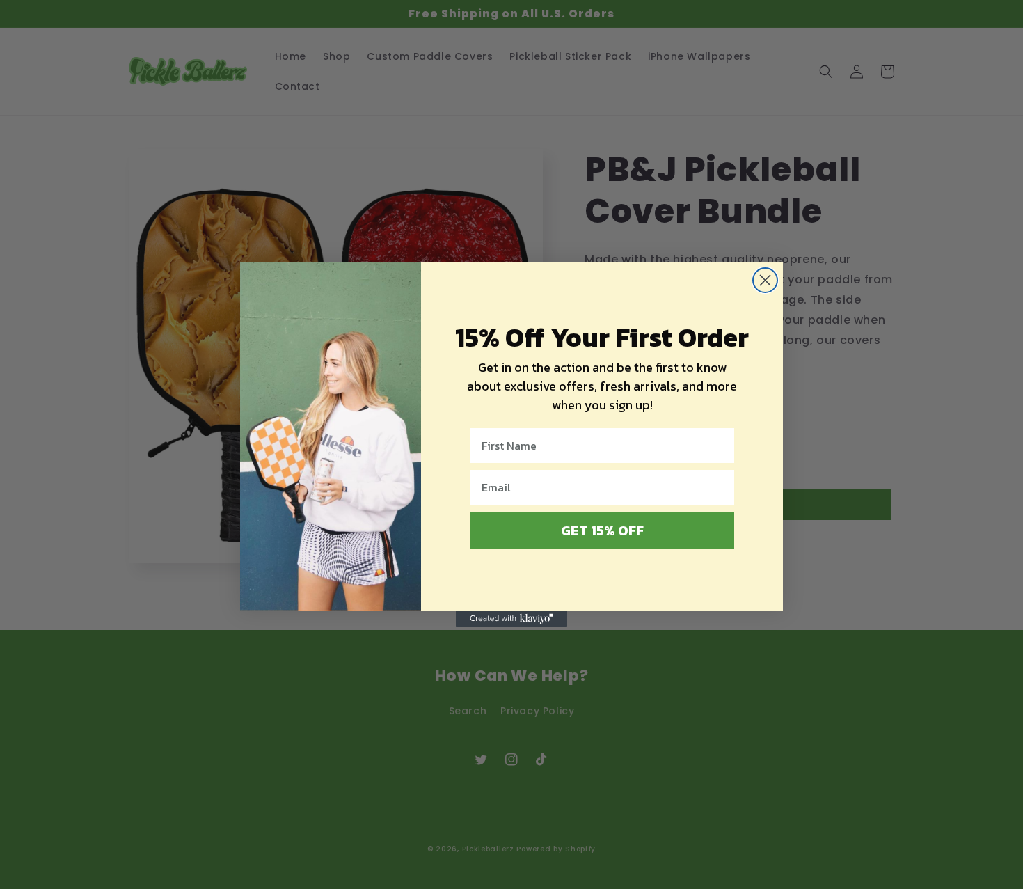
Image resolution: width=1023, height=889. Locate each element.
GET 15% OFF (602, 530)
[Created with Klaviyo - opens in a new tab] (511, 619)
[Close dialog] (765, 280)
